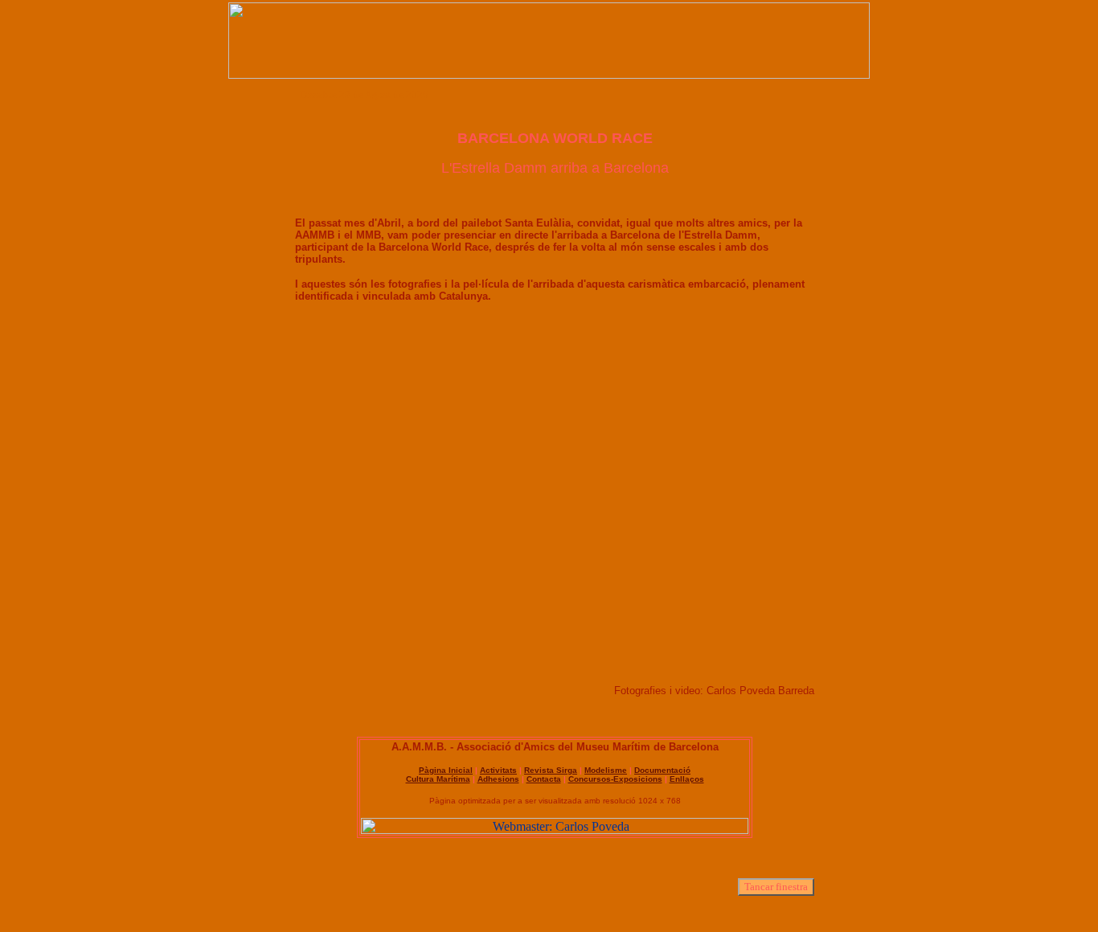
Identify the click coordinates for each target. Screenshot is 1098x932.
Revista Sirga (550, 770)
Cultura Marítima (438, 779)
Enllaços (687, 779)
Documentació (662, 770)
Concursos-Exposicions (615, 779)
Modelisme (605, 770)
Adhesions (498, 779)
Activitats (498, 770)
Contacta (543, 779)
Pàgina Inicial (446, 770)
